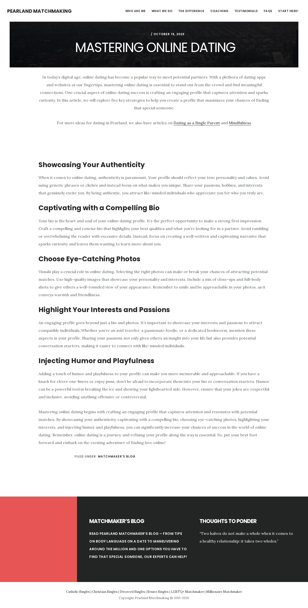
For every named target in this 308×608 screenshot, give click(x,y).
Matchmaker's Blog (116, 456)
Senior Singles (158, 592)
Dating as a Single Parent (196, 122)
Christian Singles (105, 592)
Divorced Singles (132, 592)
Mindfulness (240, 122)
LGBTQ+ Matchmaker (187, 592)
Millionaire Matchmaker (224, 592)
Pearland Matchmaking (39, 11)
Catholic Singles (78, 592)
